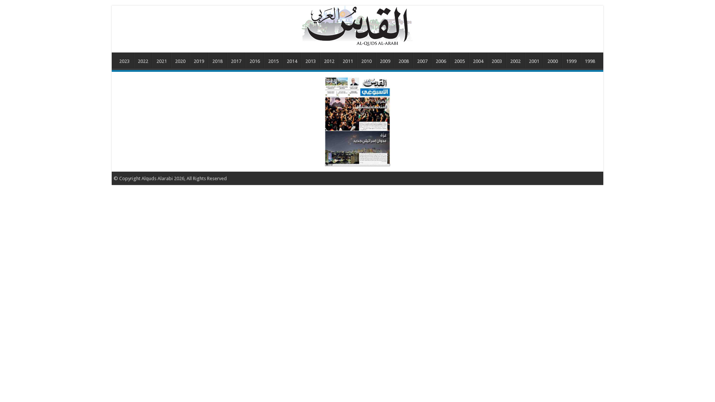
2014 (292, 61)
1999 (571, 61)
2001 (534, 61)
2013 (310, 61)
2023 (124, 61)
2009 (385, 61)
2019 (199, 61)
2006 (441, 61)
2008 (403, 61)
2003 (497, 61)
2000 (552, 61)
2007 (422, 61)
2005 (459, 61)
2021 (161, 61)
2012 (329, 61)
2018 (217, 61)
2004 (478, 61)
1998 (590, 61)
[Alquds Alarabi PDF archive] (357, 25)
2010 (366, 61)
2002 (515, 61)
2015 (273, 61)
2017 (236, 61)
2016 (255, 61)
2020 (180, 61)
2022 (143, 61)
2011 (348, 61)
